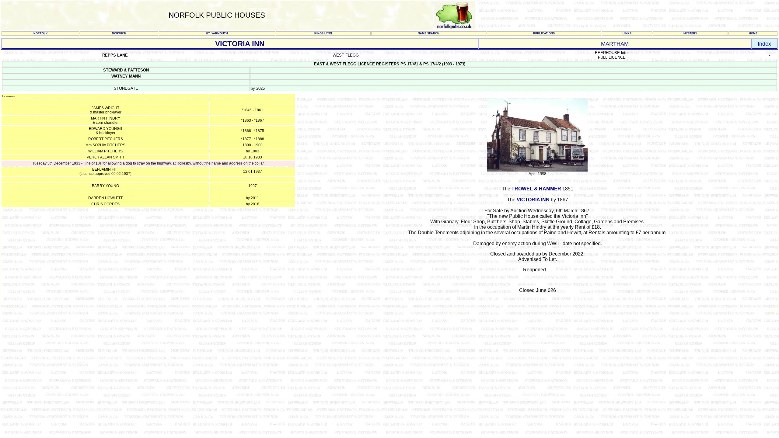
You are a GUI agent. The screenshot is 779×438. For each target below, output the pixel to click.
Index (764, 44)
